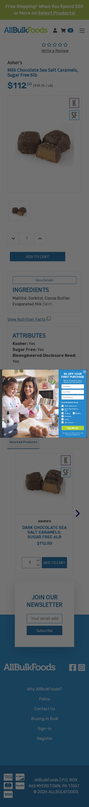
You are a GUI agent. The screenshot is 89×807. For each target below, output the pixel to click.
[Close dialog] (84, 371)
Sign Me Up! (72, 428)
